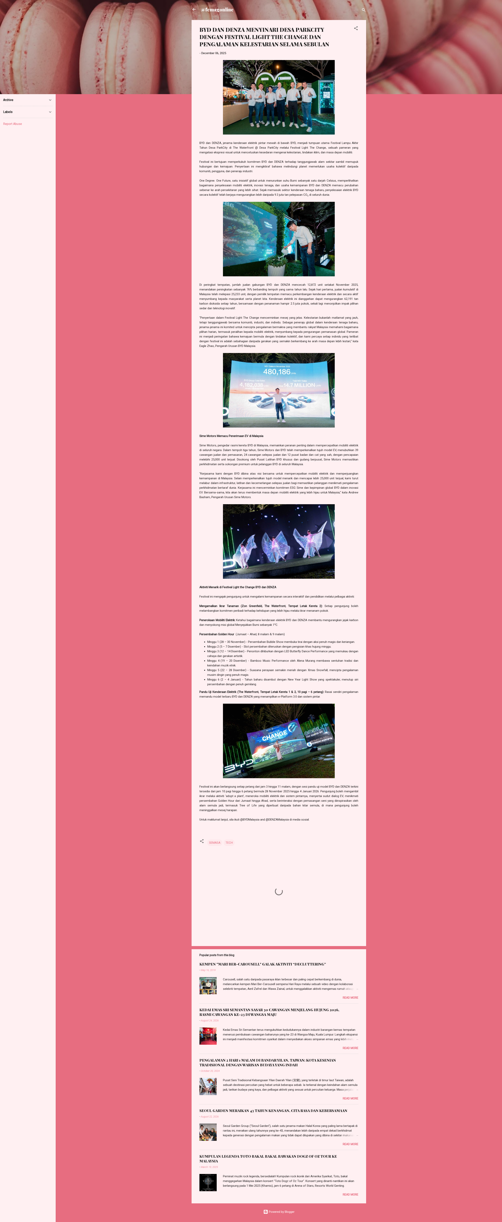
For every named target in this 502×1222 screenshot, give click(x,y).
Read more (350, 997)
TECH (229, 842)
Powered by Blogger (281, 1212)
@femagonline (217, 9)
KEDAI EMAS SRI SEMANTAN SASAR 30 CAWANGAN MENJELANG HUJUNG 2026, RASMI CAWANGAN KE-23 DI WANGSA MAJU (269, 1012)
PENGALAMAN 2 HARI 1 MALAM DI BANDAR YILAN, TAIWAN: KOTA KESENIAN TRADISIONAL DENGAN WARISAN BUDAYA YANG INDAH (267, 1062)
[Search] (363, 11)
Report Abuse (12, 124)
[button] (356, 29)
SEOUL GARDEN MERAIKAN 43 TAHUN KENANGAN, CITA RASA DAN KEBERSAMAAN (273, 1110)
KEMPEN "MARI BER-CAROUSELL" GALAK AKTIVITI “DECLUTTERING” (262, 964)
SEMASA (214, 842)
